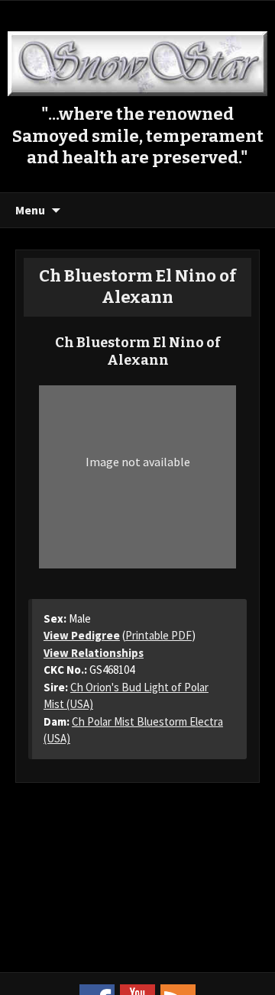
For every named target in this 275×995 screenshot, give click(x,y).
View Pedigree (82, 635)
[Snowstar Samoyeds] (137, 61)
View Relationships (94, 653)
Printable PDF (158, 635)
